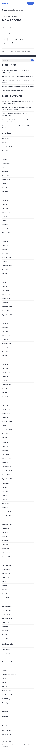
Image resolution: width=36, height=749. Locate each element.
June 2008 (5, 536)
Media (4, 682)
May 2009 (5, 495)
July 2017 (5, 192)
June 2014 (5, 278)
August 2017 (5, 187)
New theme (11, 20)
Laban (4, 113)
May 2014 (5, 282)
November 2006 (7, 610)
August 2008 (5, 528)
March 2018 (5, 175)
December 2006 (6, 606)
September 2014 (7, 265)
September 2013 (7, 315)
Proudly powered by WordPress (10, 744)
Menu (30, 3)
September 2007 (7, 573)
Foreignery (5, 670)
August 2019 (5, 151)
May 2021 (5, 142)
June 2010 (5, 442)
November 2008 (7, 516)
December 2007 (6, 561)
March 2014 (5, 290)
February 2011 (6, 409)
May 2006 (5, 630)
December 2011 (6, 376)
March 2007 (5, 598)
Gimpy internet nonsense (9, 16)
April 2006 (5, 635)
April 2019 (5, 159)
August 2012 (5, 352)
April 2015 (5, 249)
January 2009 (6, 507)
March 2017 (5, 208)
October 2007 (6, 569)
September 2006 (7, 618)
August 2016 (5, 220)
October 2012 (6, 347)
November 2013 (7, 306)
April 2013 (5, 327)
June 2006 (5, 626)
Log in (3, 722)
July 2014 (5, 274)
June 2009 (5, 491)
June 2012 (5, 360)
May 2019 (5, 155)
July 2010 (5, 438)
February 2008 (6, 552)
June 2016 (5, 224)
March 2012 (5, 368)
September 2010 (7, 429)
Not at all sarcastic (7, 694)
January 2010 (6, 462)
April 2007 (5, 593)
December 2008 (6, 511)
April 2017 (5, 204)
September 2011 (7, 384)
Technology (5, 703)
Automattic (5, 746)
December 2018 (6, 163)
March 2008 (5, 548)
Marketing (5, 678)
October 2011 (6, 380)
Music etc (5, 686)
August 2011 (5, 388)
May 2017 (5, 200)
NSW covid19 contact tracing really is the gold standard (18, 86)
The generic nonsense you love (10, 707)
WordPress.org (6, 734)
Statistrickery (6, 699)
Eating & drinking (7, 653)
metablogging (14, 51)
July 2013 (5, 319)
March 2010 (5, 454)
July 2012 (5, 356)
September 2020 (7, 146)
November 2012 (7, 343)
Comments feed (6, 730)
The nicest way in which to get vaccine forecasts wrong (17, 76)
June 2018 (5, 167)
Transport (5, 711)
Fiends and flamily (7, 662)
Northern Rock (6, 690)
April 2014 (5, 286)
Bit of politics (6, 649)
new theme (21, 51)
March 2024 (5, 138)
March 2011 (5, 405)
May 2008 (5, 540)
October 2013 (6, 311)
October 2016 (6, 216)
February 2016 (6, 233)
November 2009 (7, 470)
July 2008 (5, 532)
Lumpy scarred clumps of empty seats (13, 90)
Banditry (6, 3)
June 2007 (5, 585)
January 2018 (6, 179)
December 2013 (6, 302)
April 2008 (5, 544)
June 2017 (5, 196)
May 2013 (5, 323)
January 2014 (6, 298)
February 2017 (6, 212)
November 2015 (7, 237)
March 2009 (5, 503)
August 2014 (5, 270)
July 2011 (5, 393)
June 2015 (5, 241)
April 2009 (5, 499)
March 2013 (5, 331)
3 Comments (28, 51)
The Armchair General (8, 107)
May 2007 (5, 589)
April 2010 (5, 450)
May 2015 (5, 245)
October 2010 (6, 425)
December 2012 (6, 339)
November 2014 (7, 257)
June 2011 (5, 397)
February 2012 (6, 372)
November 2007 (7, 565)
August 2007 (5, 577)
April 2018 (5, 171)
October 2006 (6, 614)
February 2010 (6, 458)
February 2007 (6, 602)
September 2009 (7, 479)
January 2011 (6, 413)
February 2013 (6, 335)
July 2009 (5, 487)
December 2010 (6, 417)
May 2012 (5, 364)
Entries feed (5, 726)
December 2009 (6, 466)
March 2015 (5, 253)
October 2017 (6, 183)
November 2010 (7, 421)
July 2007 (5, 581)
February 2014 (6, 294)
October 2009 (6, 475)
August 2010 (5, 434)
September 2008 (7, 524)
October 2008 (6, 520)
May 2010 (5, 446)
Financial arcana (6, 666)
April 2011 (5, 401)
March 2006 (5, 639)
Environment (5, 658)
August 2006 (5, 622)
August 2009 (5, 483)
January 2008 (6, 557)
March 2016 (5, 228)
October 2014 (6, 261)
